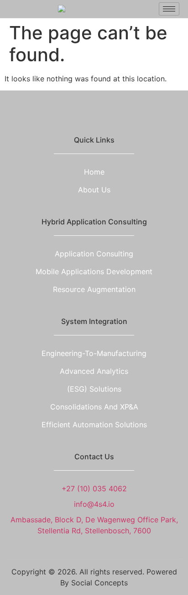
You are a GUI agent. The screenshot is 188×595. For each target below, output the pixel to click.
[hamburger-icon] (169, 9)
